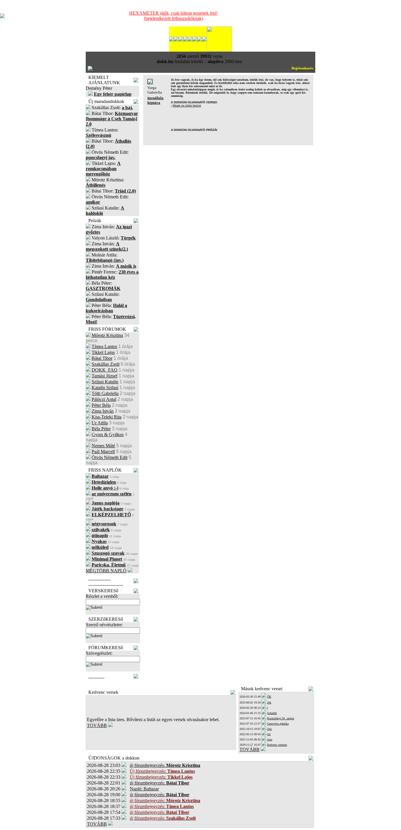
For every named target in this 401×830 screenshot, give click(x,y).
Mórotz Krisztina (107, 335)
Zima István (103, 411)
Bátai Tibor (102, 358)
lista (269, 739)
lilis (269, 729)
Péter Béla (101, 405)
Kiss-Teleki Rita (107, 416)
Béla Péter (101, 428)
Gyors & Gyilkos (108, 434)
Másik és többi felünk (187, 105)
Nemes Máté (103, 445)
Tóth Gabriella (105, 393)
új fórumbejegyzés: (165, 765)
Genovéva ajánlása (278, 723)
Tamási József (104, 375)
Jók (269, 702)
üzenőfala (155, 98)
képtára (153, 102)
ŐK (269, 696)
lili (269, 734)
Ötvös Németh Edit (109, 457)
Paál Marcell (103, 451)
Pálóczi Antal (104, 399)
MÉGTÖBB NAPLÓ (106, 570)
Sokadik (272, 713)
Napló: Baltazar (144, 788)
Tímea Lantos (104, 346)
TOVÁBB (97, 725)
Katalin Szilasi (105, 387)
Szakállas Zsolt (105, 364)
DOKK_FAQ (104, 369)
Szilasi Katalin (105, 381)
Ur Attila (100, 422)
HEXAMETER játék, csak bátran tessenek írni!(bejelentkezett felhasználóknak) (173, 16)
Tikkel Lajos (103, 352)
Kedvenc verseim (277, 744)
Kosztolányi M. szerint (280, 718)
